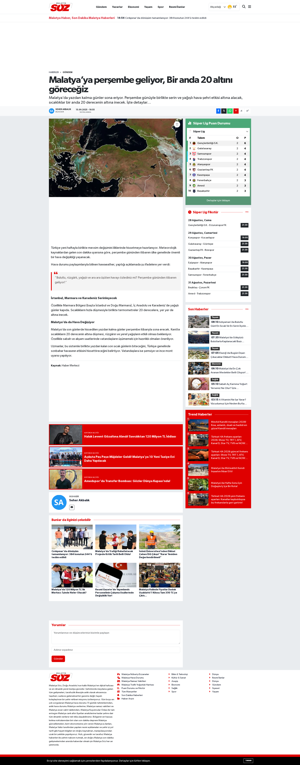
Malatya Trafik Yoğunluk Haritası (138, 685)
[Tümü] (246, 309)
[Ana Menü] (248, 7)
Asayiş (175, 681)
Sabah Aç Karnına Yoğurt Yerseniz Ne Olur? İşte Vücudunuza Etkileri (229, 386)
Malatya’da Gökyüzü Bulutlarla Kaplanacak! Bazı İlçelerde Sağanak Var (227, 340)
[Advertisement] (150, 46)
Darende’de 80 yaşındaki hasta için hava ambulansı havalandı (156, 18)
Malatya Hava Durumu (133, 678)
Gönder (58, 659)
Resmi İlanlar (177, 7)
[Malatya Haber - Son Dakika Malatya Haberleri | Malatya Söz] (60, 6)
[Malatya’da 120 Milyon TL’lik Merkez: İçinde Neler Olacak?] (72, 575)
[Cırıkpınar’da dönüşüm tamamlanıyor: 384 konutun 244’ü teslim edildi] (72, 536)
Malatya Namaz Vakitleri (134, 681)
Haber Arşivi (128, 699)
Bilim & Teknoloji (180, 674)
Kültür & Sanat (179, 678)
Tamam (248, 760)
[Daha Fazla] (236, 111)
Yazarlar (117, 7)
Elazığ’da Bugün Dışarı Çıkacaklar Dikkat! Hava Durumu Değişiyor (229, 355)
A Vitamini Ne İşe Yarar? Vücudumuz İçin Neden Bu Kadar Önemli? (229, 402)
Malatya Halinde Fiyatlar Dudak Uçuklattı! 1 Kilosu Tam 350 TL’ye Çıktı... (158, 592)
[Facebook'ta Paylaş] (218, 111)
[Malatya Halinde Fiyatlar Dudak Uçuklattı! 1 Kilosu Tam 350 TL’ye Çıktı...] (159, 575)
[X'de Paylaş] (224, 111)
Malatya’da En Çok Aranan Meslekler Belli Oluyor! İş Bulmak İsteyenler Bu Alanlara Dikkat (229, 371)
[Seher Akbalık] (59, 502)
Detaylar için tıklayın (218, 200)
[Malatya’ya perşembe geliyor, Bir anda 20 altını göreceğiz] (116, 158)
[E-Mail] (71, 507)
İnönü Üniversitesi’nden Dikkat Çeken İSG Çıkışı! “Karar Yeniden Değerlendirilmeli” (158, 554)
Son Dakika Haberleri (132, 695)
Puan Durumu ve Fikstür (133, 688)
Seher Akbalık (79, 500)
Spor (161, 7)
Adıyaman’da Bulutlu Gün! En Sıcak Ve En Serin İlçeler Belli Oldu (229, 324)
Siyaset (216, 688)
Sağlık (215, 380)
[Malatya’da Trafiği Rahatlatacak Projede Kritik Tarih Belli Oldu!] (115, 536)
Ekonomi (133, 7)
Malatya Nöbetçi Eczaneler (135, 674)
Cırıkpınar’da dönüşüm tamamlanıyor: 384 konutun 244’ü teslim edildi (72, 554)
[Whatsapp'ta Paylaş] (230, 111)
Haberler (54, 72)
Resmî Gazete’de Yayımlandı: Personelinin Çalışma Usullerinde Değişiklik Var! (114, 592)
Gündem (101, 7)
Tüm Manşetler (129, 691)
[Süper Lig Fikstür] (246, 212)
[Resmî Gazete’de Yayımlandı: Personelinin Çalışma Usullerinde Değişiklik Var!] (115, 575)
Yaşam (148, 7)
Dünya (215, 674)
